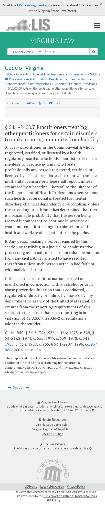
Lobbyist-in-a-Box (52, 486)
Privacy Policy (76, 486)
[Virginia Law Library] (93, 410)
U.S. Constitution (52, 433)
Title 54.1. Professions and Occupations (59, 74)
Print (33, 103)
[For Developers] (90, 448)
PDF (44, 103)
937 (94, 344)
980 (8, 349)
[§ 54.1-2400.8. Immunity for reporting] (23, 103)
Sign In (61, 500)
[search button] (94, 51)
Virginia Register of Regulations (52, 429)
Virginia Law (52, 40)
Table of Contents (17, 74)
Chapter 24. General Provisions (76, 84)
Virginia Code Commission (52, 424)
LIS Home (31, 486)
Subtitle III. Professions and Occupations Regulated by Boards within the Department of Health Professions (52, 78)
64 (38, 349)
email (56, 103)
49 (32, 349)
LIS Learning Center (32, 5)
